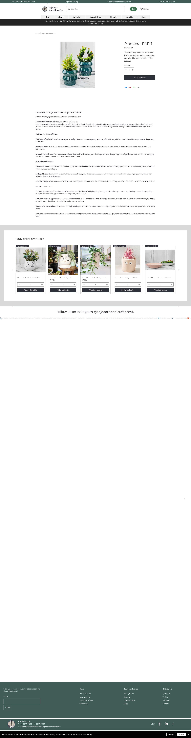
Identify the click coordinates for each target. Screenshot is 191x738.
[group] (95, 269)
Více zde (127, 61)
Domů (38, 33)
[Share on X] (138, 87)
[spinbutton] (129, 70)
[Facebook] (173, 724)
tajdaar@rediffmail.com (52, 727)
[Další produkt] (178, 269)
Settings (171, 734)
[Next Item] (184, 499)
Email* (6, 696)
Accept (181, 734)
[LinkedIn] (166, 724)
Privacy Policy (87, 734)
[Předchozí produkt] (12, 269)
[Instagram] (159, 724)
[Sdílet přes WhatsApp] (134, 87)
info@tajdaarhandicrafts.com (31, 727)
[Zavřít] (188, 734)
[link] (145, 9)
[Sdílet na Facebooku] (125, 87)
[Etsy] (153, 724)
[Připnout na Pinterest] (130, 87)
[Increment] (132, 70)
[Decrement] (126, 70)
